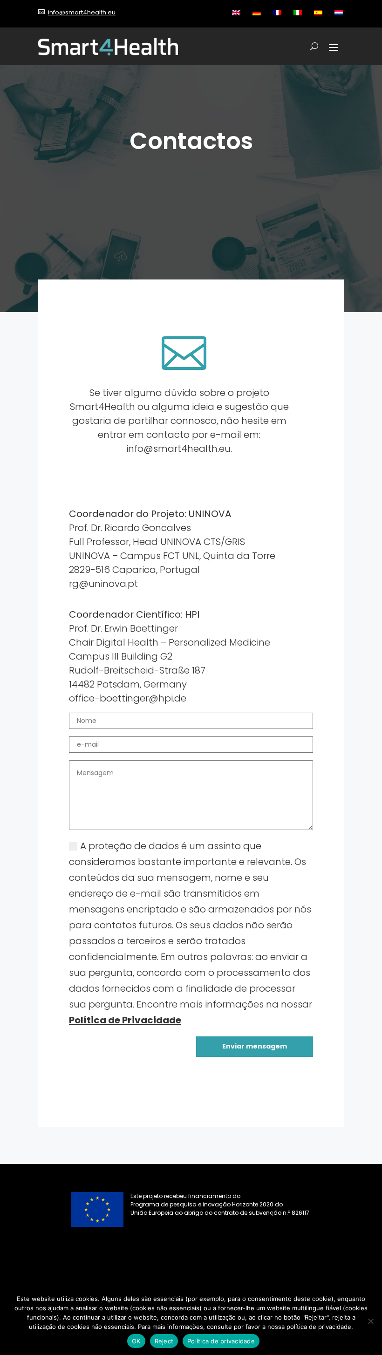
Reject (164, 1341)
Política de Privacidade (125, 1020)
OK (136, 1341)
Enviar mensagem (254, 1046)
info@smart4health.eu (82, 12)
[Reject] (370, 1321)
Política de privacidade (221, 1341)
